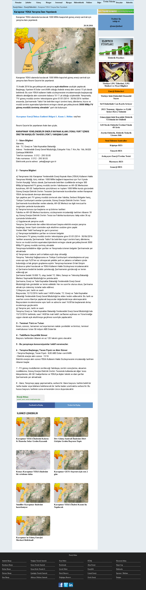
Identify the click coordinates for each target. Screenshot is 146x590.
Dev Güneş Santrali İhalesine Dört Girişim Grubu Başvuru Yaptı (70, 440)
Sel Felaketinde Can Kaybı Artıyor (116, 104)
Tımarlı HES (116, 151)
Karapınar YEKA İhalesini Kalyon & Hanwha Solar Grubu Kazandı (32, 440)
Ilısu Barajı (5, 577)
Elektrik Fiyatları (116, 58)
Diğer (99, 3)
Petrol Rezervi (63, 573)
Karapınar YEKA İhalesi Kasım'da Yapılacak (70, 505)
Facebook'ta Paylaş (36, 405)
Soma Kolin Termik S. (38, 569)
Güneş (38, 3)
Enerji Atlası (73, 555)
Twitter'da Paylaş (74, 405)
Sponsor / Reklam (122, 573)
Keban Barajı (6, 569)
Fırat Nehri (62, 561)
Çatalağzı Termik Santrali (39, 573)
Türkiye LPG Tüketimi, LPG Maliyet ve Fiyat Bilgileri (116, 84)
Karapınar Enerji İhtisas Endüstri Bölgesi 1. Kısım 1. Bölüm (44, 116)
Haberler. (129, 3)
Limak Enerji (92, 573)
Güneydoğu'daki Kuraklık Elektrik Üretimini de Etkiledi (116, 118)
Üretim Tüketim (109, 2)
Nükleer (89, 3)
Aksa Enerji (91, 565)
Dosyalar (119, 3)
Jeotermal (58, 3)
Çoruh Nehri (63, 569)
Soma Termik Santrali (38, 565)
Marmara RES (116, 161)
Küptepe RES (116, 145)
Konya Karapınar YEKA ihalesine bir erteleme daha (32, 472)
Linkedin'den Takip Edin (70, 585)
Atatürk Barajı (6, 561)
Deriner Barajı (6, 573)
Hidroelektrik (79, 3)
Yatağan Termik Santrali (38, 561)
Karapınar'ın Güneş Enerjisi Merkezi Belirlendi (29, 538)
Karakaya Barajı (7, 565)
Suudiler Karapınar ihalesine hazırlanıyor (29, 505)
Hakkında (119, 569)
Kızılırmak (62, 565)
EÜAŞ (90, 561)
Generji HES (116, 167)
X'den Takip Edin (65, 585)
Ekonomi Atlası (121, 561)
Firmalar (18, 3)
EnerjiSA (91, 569)
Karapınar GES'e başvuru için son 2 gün (71, 472)
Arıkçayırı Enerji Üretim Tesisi (116, 156)
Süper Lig (119, 565)
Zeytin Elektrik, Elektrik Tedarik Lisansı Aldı (116, 134)
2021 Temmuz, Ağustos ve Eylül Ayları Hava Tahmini (116, 110)
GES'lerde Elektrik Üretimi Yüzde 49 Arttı (116, 126)
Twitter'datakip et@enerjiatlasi (116, 22)
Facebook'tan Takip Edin (60, 585)
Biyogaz (69, 3)
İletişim (118, 577)
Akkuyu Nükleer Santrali (39, 577)
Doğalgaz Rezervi (65, 577)
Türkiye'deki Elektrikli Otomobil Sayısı (116, 97)
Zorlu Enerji (92, 577)
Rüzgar (48, 3)
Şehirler (28, 3)
